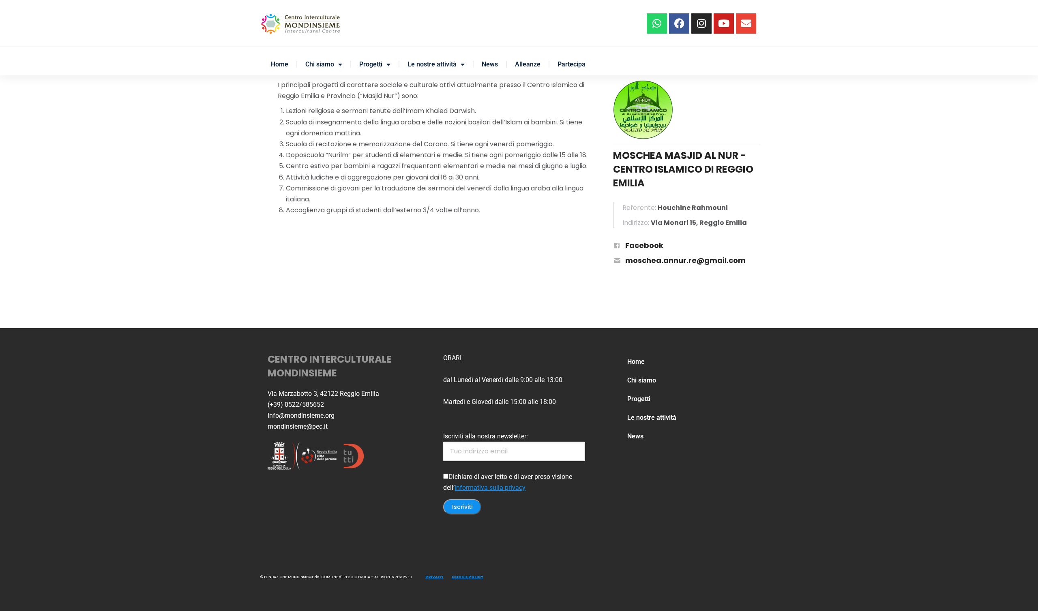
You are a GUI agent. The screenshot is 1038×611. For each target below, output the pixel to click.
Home (279, 64)
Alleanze (527, 64)
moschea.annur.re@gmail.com (685, 260)
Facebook (644, 245)
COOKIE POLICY (467, 577)
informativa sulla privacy (490, 487)
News (490, 64)
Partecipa (571, 64)
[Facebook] (679, 23)
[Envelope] (746, 23)
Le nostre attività (432, 64)
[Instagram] (701, 23)
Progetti (370, 64)
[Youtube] (724, 23)
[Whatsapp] (657, 23)
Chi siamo (319, 64)
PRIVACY (434, 577)
